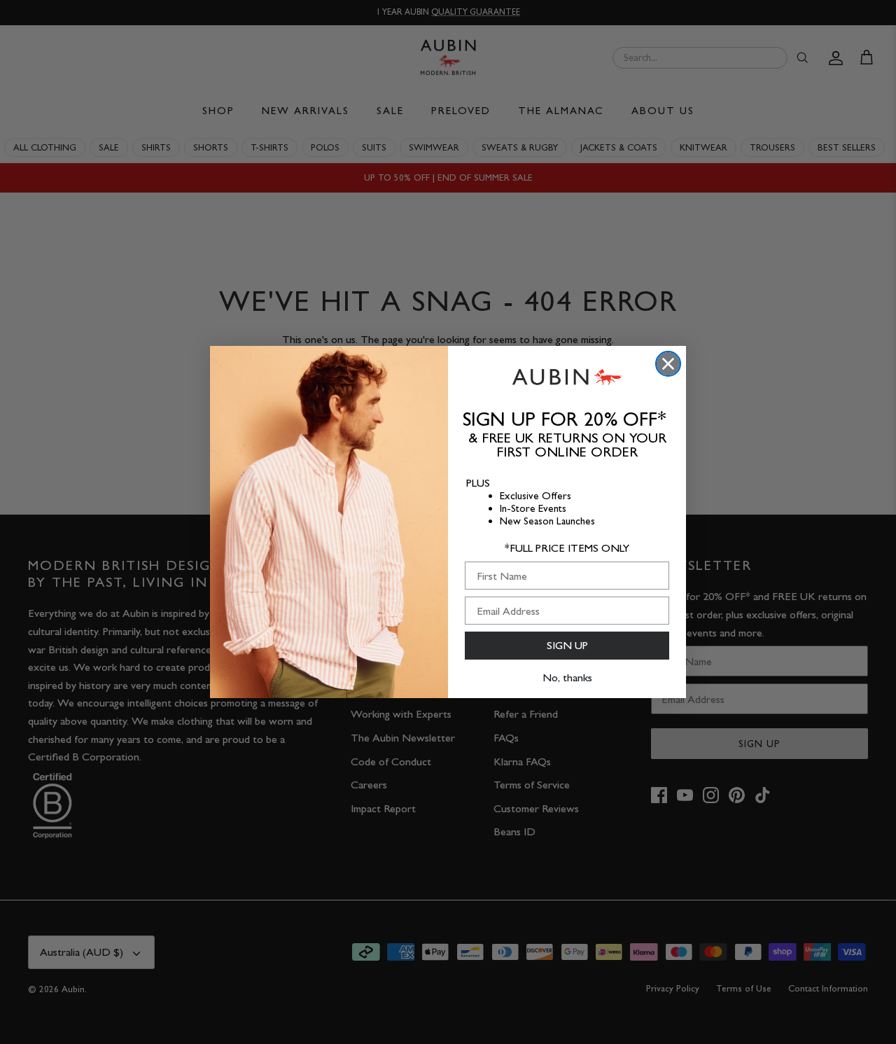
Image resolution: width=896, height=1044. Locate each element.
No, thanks (567, 677)
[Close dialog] (668, 364)
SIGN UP (567, 645)
